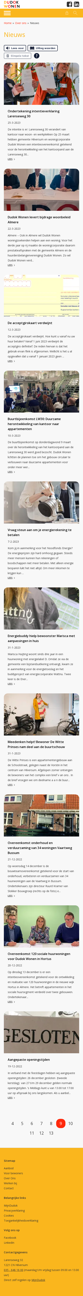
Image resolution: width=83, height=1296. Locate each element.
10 (70, 1123)
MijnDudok (11, 1205)
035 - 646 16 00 (13, 1270)
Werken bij (10, 1183)
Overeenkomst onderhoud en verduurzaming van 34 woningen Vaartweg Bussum (40, 848)
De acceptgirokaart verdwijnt (30, 323)
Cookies (9, 1215)
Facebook (10, 1237)
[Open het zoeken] (75, 13)
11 (32, 1133)
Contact (9, 1188)
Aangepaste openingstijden (29, 1059)
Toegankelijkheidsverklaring (21, 1220)
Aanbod (9, 1168)
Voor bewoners (13, 1173)
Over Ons (10, 1178)
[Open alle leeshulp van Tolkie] (36, 55)
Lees (10, 159)
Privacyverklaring (14, 1210)
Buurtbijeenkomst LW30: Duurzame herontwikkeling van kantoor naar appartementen (34, 424)
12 (41, 1133)
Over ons (20, 23)
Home (8, 23)
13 (51, 1133)
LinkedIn (9, 1242)
